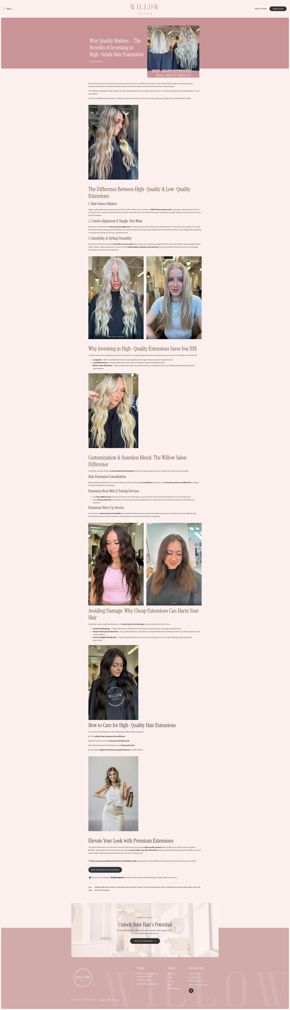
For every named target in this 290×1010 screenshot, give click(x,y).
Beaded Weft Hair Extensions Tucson (108, 887)
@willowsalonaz (117, 877)
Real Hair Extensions (102, 890)
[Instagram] (191, 990)
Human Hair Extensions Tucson (154, 887)
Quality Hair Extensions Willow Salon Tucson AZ (183, 887)
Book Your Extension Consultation (105, 870)
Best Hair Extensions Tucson (132, 887)
